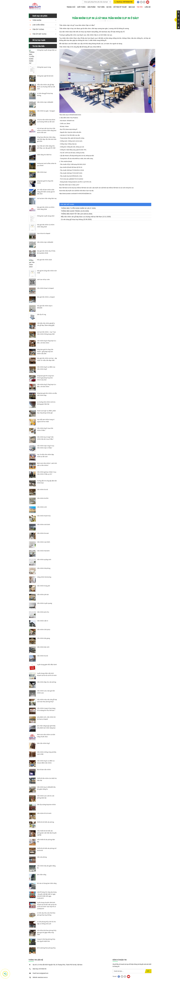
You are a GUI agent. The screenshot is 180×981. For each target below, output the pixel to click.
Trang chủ (71, 7)
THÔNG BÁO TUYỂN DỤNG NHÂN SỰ (74, 208)
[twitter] (141, 2)
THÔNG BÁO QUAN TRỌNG (70, 211)
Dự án (108, 7)
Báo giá (132, 7)
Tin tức (140, 7)
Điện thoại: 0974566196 (39, 969)
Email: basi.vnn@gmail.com (40, 973)
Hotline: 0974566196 (124, 2)
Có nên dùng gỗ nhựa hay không (72, 219)
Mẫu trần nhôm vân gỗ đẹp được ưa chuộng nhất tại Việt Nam (81, 216)
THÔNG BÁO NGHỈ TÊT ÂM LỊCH (72, 214)
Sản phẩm (91, 7)
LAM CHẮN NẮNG (38, 25)
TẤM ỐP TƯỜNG (38, 29)
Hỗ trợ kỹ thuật (120, 7)
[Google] (144, 2)
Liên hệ (147, 7)
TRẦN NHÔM (36, 20)
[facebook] (138, 2)
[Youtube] (147, 2)
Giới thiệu (81, 7)
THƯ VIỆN (100, 7)
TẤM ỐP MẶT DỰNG (39, 34)
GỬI (148, 971)
